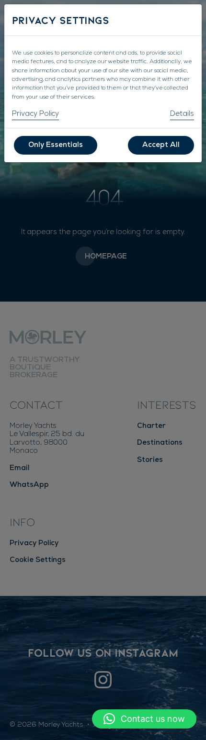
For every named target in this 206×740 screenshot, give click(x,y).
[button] (144, 719)
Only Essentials (55, 145)
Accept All (161, 145)
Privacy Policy (35, 114)
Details (182, 114)
